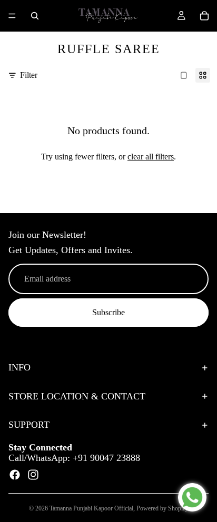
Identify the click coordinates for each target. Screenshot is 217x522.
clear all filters (150, 156)
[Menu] (12, 16)
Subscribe (108, 312)
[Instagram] (33, 475)
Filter (28, 75)
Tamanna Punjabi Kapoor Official (91, 508)
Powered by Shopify (162, 508)
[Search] (34, 15)
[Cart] (204, 15)
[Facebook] (14, 475)
